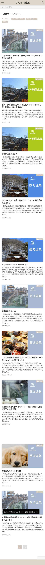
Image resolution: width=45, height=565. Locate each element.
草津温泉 (22, 19)
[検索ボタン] (42, 2)
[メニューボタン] (2, 2)
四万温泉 (28, 19)
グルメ (35, 19)
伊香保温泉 (15, 19)
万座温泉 (5, 21)
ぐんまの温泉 (22, 3)
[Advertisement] (22, 228)
